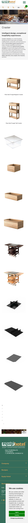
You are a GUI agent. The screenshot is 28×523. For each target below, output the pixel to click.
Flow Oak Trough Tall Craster (14, 123)
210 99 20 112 (19, 453)
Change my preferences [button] (16, 518)
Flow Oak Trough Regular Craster (14, 94)
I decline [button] (17, 515)
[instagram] (3, 500)
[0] (25, 7)
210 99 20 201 (10, 453)
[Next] (14, 424)
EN (19, 7)
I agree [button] (17, 512)
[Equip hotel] (9, 2)
